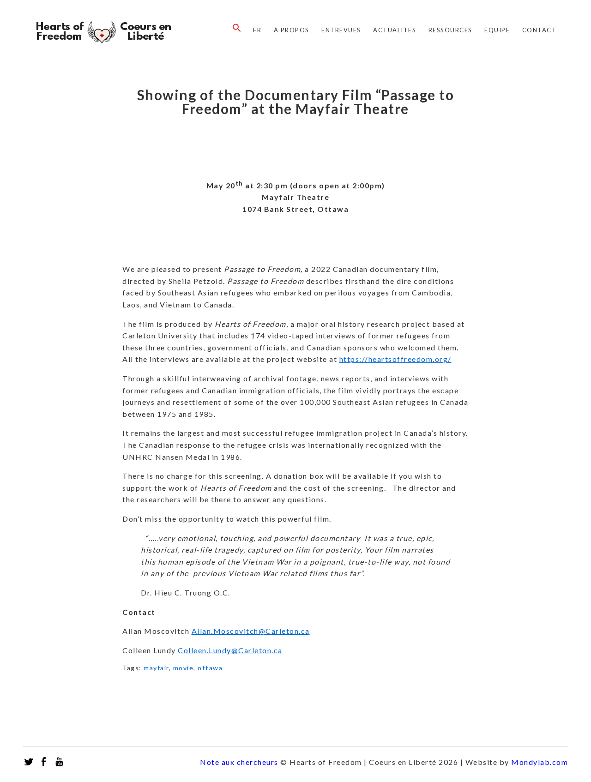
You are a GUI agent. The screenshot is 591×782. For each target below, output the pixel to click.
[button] (234, 28)
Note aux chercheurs (239, 762)
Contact (539, 30)
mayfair (156, 668)
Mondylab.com (539, 762)
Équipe (497, 30)
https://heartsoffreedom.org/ (395, 359)
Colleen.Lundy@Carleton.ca (230, 650)
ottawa (210, 668)
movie (183, 668)
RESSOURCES (450, 30)
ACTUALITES (394, 30)
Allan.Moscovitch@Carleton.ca (251, 630)
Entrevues (341, 30)
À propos (291, 30)
